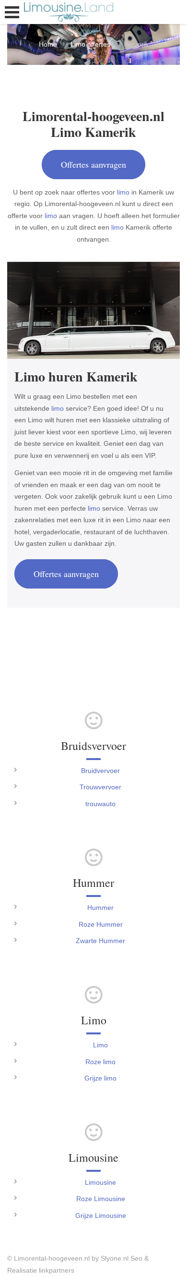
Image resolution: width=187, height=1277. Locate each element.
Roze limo (100, 1062)
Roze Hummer (101, 924)
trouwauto (100, 804)
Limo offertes (90, 44)
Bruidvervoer (100, 770)
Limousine (100, 1182)
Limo (100, 1045)
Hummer (100, 907)
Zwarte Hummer (100, 941)
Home (48, 44)
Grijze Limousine (100, 1215)
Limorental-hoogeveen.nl (52, 1258)
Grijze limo (100, 1078)
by (95, 1258)
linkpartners (56, 1270)
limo (123, 192)
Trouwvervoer (100, 787)
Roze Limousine (100, 1199)
